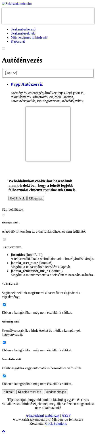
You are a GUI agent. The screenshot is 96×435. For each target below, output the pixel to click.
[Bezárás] (3, 214)
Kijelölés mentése (29, 392)
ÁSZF (66, 415)
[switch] (4, 239)
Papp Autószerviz (27, 84)
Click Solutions (56, 423)
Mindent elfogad (56, 392)
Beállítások (17, 198)
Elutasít (9, 392)
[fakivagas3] (48, 159)
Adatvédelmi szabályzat (42, 415)
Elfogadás (35, 198)
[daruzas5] (48, 22)
